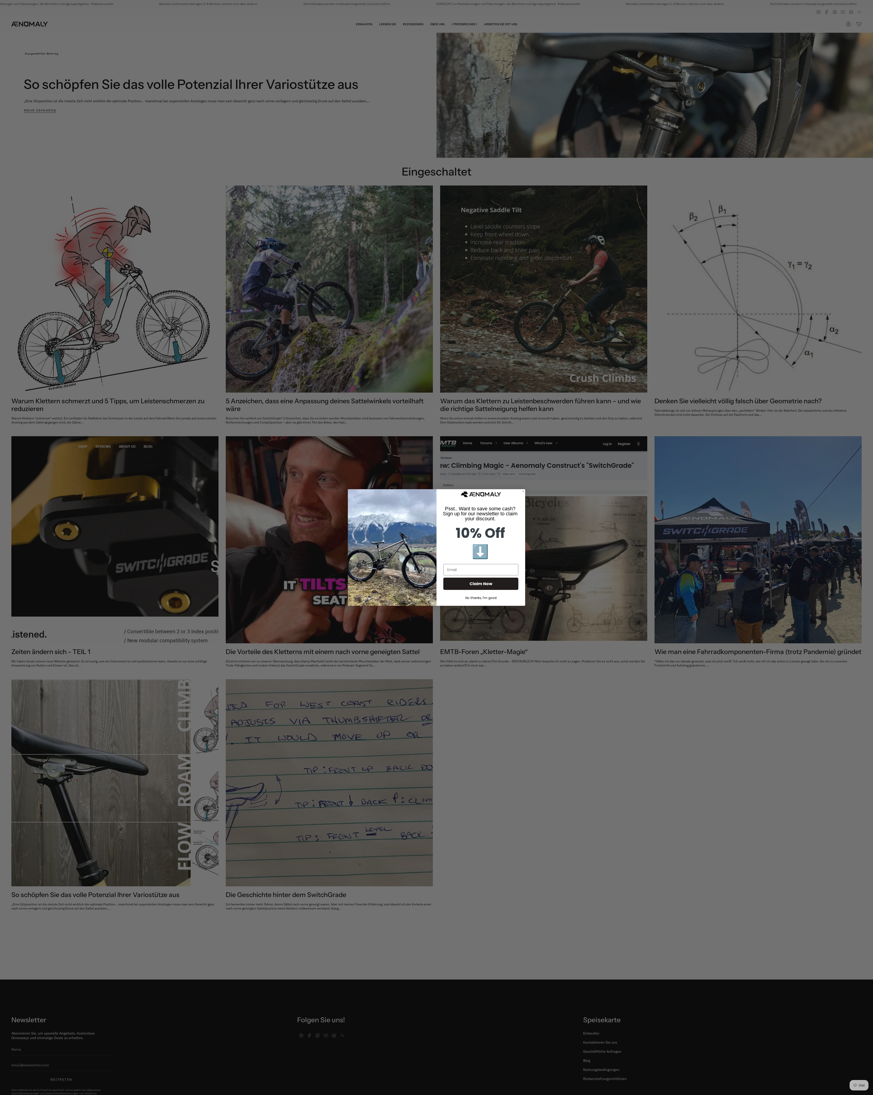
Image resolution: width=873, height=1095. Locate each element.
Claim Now (480, 583)
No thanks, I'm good (481, 598)
